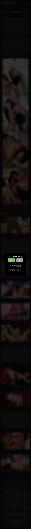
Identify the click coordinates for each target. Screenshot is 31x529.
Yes (11, 260)
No (20, 260)
